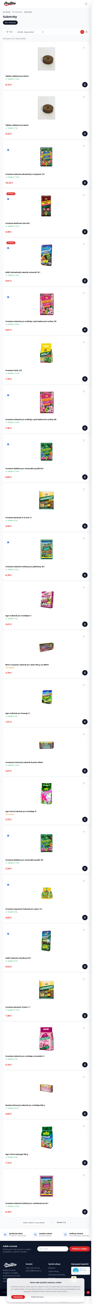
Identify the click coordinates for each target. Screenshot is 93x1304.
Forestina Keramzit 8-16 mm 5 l (18, 517)
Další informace (37, 1297)
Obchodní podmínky (56, 1275)
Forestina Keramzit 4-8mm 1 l (17, 1007)
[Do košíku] (85, 84)
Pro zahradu (17, 12)
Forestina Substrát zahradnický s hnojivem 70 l (25, 174)
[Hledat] (86, 3)
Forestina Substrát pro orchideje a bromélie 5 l (24, 1056)
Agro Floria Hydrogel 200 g (16, 1154)
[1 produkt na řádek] (82, 32)
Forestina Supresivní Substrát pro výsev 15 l (23, 909)
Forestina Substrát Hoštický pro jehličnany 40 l (25, 566)
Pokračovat (18, 1297)
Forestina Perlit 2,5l (13, 370)
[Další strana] (70, 1222)
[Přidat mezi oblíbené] (84, 48)
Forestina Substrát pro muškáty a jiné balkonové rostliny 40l (30, 419)
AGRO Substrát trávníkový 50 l (18, 958)
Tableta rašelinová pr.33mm (17, 76)
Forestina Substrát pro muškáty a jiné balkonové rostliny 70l (30, 321)
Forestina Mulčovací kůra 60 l (17, 223)
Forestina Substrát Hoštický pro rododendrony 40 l (26, 1203)
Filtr (11, 32)
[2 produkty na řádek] (87, 32)
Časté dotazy (53, 1271)
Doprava (51, 1268)
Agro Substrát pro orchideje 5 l (18, 615)
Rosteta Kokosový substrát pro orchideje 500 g (25, 1105)
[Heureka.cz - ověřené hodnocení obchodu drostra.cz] (81, 1271)
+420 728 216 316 (33, 1268)
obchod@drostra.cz (33, 1271)
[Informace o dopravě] (8, 150)
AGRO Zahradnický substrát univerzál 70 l (22, 272)
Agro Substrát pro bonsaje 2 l (17, 713)
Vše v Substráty (10, 22)
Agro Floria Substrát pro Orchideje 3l (20, 811)
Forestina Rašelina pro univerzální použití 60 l (24, 468)
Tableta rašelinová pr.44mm (17, 125)
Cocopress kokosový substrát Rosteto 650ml (24, 762)
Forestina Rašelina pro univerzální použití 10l (24, 860)
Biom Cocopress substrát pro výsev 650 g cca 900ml (27, 665)
